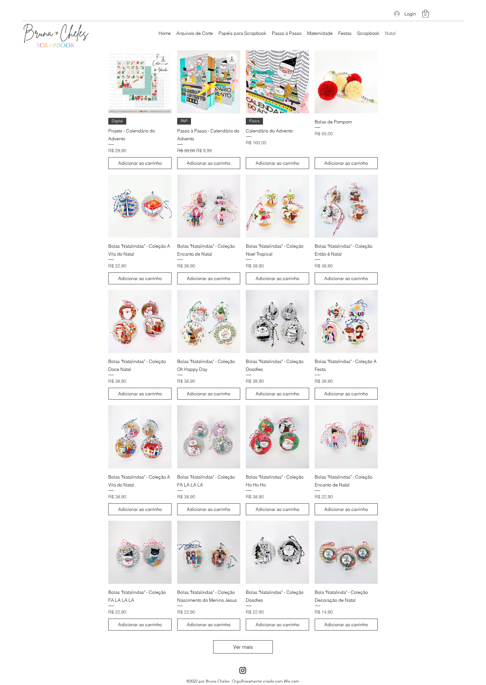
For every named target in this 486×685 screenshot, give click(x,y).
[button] (425, 14)
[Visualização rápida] (140, 82)
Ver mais (243, 647)
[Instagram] (242, 670)
